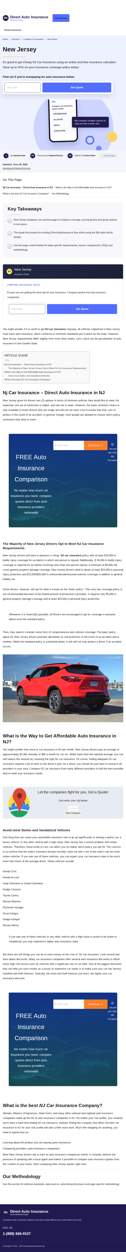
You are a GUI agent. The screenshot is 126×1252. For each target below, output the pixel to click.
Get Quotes (61, 18)
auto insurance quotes (100, 1159)
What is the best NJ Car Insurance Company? (27, 379)
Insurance (16, 39)
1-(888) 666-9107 (17, 1234)
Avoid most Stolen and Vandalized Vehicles (29, 376)
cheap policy (70, 555)
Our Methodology (60, 193)
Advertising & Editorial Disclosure (17, 168)
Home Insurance (12, 30)
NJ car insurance (65, 759)
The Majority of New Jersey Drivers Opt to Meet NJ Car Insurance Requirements (47, 368)
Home (5, 39)
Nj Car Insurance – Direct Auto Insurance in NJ (27, 364)
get (53, 329)
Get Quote (77, 87)
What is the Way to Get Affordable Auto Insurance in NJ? (32, 372)
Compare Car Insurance (34, 39)
